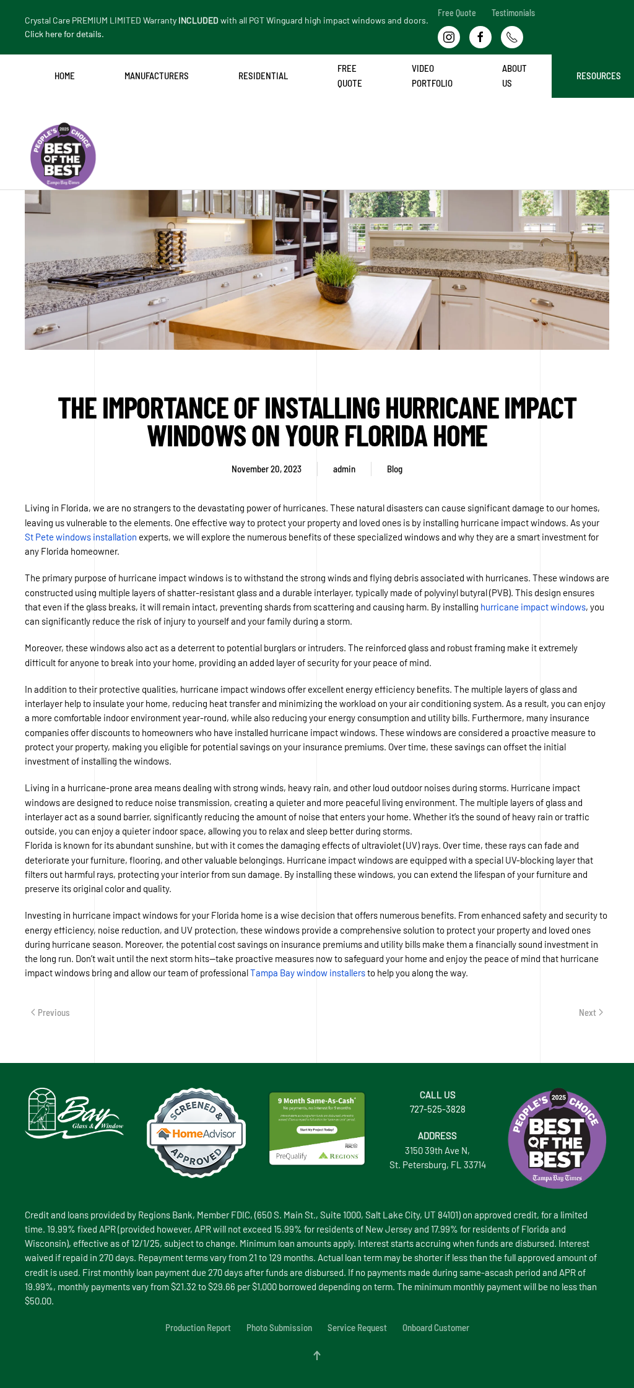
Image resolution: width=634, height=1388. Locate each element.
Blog (394, 468)
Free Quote (457, 12)
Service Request (357, 1327)
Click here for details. (64, 33)
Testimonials (513, 12)
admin (344, 468)
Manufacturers (156, 75)
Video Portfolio (432, 75)
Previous (54, 1012)
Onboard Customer (435, 1327)
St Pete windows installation (81, 536)
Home (64, 75)
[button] (317, 1355)
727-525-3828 (438, 1108)
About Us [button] (514, 75)
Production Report (198, 1327)
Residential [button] (263, 75)
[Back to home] (27, 122)
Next (587, 1012)
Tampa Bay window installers (307, 972)
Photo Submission (279, 1327)
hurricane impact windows (533, 606)
